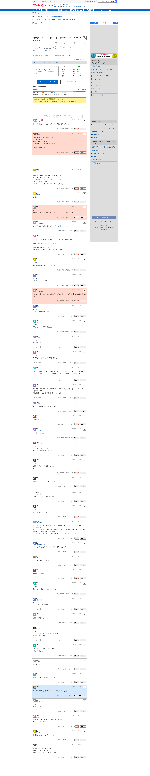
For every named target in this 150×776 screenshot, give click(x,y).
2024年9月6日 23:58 (77, 731)
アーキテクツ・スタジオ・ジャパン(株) (104, 128)
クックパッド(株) (98, 95)
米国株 (46, 10)
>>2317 (35, 325)
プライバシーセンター (110, 224)
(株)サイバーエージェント (100, 156)
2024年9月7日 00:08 (77, 521)
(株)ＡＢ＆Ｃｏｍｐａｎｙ (100, 134)
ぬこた (38, 121)
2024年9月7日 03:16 (77, 133)
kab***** (38, 557)
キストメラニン (40, 430)
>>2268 (35, 587)
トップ (35, 10)
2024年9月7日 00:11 (77, 505)
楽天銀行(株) (96, 163)
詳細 (34, 62)
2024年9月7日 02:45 (77, 169)
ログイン (56, 6)
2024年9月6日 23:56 (77, 744)
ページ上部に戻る (104, 217)
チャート (39, 62)
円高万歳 (38, 494)
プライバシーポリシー (98, 224)
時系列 (45, 62)
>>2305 (35, 446)
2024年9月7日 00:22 (77, 402)
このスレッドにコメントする (47, 81)
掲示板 (73, 10)
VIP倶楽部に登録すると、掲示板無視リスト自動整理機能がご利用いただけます (51, 55)
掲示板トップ (35, 13)
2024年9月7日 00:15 (77, 459)
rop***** (38, 194)
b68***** (38, 170)
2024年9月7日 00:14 (77, 477)
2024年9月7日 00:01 (77, 598)
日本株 (40, 10)
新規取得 (65, 4)
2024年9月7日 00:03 (77, 582)
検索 (116, 1)
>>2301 (35, 464)
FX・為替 (52, 10)
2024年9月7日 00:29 (77, 305)
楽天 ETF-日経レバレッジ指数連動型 (103, 147)
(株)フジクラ (97, 88)
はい (76, 128)
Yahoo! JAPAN (89, 1)
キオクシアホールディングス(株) (103, 69)
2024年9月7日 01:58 (77, 206)
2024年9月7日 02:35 (77, 193)
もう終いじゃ (39, 628)
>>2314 (35, 356)
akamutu (38, 368)
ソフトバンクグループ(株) (101, 76)
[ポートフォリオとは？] (42, 16)
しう (37, 417)
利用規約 (102, 225)
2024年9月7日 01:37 (77, 221)
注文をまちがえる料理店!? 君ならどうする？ (44, 1)
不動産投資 (90, 10)
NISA (97, 10)
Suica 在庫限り (110, 1)
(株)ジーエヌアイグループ (101, 79)
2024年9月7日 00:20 (77, 428)
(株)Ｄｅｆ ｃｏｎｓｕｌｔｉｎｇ (103, 131)
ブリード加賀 (39, 223)
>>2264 (35, 631)
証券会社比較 (80, 10)
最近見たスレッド (37, 23)
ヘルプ (95, 1)
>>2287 (35, 210)
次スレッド (83, 59)
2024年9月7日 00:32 (77, 289)
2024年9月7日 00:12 (77, 492)
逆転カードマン (40, 544)
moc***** (38, 208)
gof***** (38, 615)
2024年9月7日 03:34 (77, 119)
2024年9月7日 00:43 (77, 235)
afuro (37, 236)
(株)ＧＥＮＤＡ (97, 137)
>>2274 (35, 704)
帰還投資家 (39, 522)
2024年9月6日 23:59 (77, 673)
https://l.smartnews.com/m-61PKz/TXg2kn (46, 243)
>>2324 (35, 263)
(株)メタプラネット (99, 72)
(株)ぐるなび (96, 150)
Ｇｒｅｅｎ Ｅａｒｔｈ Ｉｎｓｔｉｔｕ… (104, 125)
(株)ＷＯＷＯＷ (97, 160)
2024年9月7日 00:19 (77, 442)
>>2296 (35, 510)
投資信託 (60, 10)
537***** (38, 276)
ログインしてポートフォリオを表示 (53, 16)
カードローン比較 (106, 10)
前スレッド (76, 59)
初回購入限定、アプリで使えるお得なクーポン (73, 6)
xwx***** (38, 571)
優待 (57, 62)
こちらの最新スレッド (62, 101)
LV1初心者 (39, 443)
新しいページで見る (38, 51)
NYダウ (95, 92)
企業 (61, 62)
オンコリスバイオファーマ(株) (102, 82)
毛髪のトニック (40, 701)
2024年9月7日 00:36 (77, 274)
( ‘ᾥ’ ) (37, 260)
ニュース (66, 10)
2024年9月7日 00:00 (77, 660)
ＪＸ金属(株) (97, 85)
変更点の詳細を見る (50, 51)
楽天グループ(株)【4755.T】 (49, 20)
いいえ (83, 128)
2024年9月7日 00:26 (77, 351)
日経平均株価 (97, 66)
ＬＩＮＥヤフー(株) (98, 153)
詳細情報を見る (71, 81)
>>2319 (35, 309)
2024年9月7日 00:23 (77, 367)
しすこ (38, 646)
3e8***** (38, 322)
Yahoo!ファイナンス (100, 221)
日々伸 (38, 688)
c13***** (38, 134)
